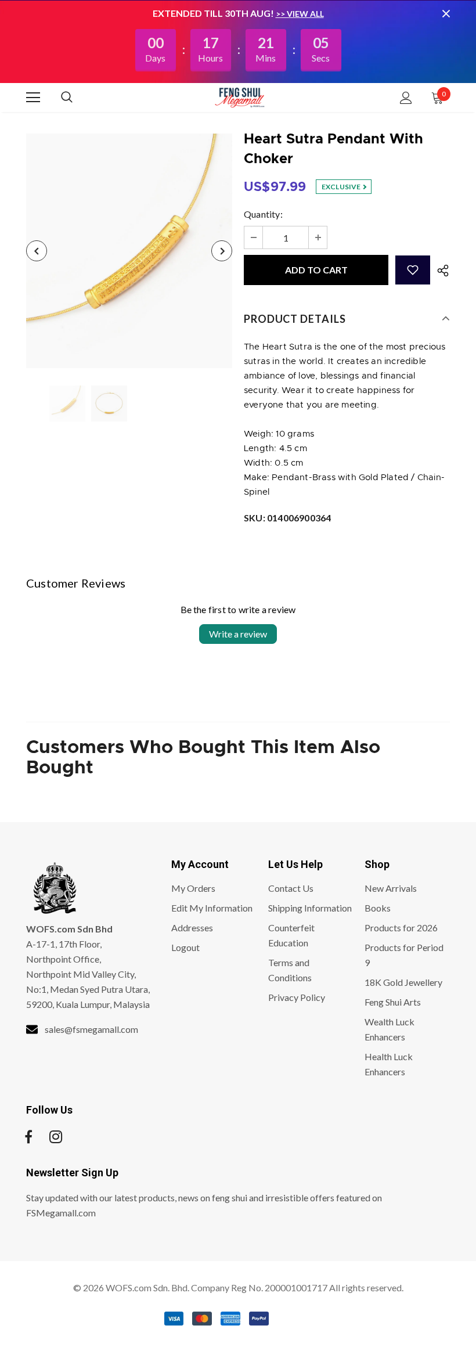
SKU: (287, 517)
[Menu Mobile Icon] (33, 98)
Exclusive (342, 186)
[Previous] (36, 250)
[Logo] (240, 97)
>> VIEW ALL (300, 14)
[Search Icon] (78, 97)
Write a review (238, 633)
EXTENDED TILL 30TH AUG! (214, 13)
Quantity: (263, 213)
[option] (129, 251)
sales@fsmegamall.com (91, 1029)
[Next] (221, 250)
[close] (446, 13)
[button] (412, 269)
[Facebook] (28, 1136)
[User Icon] (406, 98)
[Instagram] (55, 1136)
